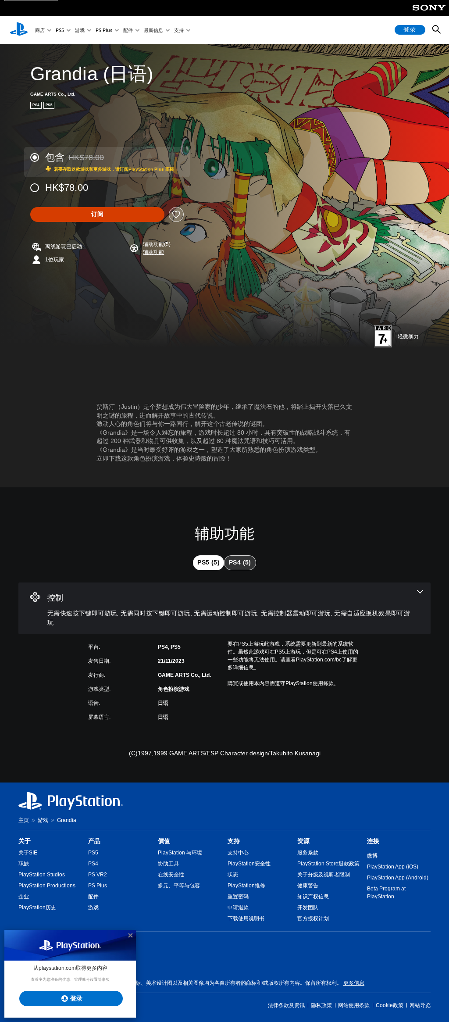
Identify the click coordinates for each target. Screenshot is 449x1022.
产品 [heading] (94, 840)
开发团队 (307, 907)
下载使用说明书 (246, 918)
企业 (23, 896)
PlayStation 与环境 (180, 853)
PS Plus (104, 30)
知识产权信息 (313, 896)
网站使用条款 (354, 1005)
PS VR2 (97, 875)
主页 (23, 820)
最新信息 (153, 30)
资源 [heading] (303, 840)
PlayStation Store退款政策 (328, 864)
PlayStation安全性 (249, 864)
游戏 (80, 30)
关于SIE (27, 853)
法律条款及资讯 (286, 1005)
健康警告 (307, 886)
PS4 (93, 864)
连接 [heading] (373, 840)
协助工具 (168, 864)
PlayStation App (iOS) (392, 867)
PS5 (60, 30)
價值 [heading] (164, 840)
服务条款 (307, 853)
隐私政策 (321, 1005)
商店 (40, 30)
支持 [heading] (234, 840)
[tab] (208, 562)
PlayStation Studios (41, 875)
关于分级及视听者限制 (323, 875)
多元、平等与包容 (179, 886)
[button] (153, 252)
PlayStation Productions (46, 886)
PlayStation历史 (37, 907)
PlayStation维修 (246, 886)
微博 (372, 856)
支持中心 (238, 853)
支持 (179, 30)
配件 (128, 30)
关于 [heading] (24, 840)
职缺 (23, 864)
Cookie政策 (389, 1005)
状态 (233, 875)
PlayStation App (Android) (397, 878)
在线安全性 (171, 875)
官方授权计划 (313, 918)
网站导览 (420, 1005)
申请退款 (238, 907)
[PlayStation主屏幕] (19, 30)
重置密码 (238, 896)
